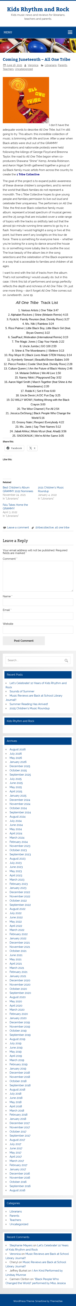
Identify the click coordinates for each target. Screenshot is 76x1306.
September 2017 (20, 1135)
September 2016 (20, 1186)
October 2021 (18, 951)
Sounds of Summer (22, 691)
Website (8, 624)
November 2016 (20, 1177)
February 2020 (19, 1014)
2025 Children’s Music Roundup (30, 708)
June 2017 (16, 1148)
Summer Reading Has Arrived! (29, 704)
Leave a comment (18, 527)
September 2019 (20, 1035)
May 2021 (15, 959)
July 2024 (16, 821)
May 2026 (16, 758)
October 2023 (18, 850)
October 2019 (18, 1030)
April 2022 (16, 926)
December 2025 (20, 766)
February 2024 (19, 842)
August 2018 (17, 1089)
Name (7, 596)
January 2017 (18, 1169)
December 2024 (20, 800)
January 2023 (18, 888)
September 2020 (20, 993)
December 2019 (20, 1022)
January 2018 (18, 1119)
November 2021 (20, 947)
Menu (8, 32)
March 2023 (17, 879)
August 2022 (17, 909)
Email (7, 610)
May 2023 (16, 871)
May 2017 (15, 1152)
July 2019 (15, 1043)
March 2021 (17, 968)
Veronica (33, 65)
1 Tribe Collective (28, 174)
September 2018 (20, 1085)
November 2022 (20, 896)
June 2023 (16, 867)
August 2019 (17, 1039)
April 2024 (16, 833)
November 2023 (20, 846)
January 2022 (18, 938)
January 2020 (18, 1018)
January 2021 (18, 976)
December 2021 (20, 942)
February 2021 (18, 972)
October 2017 (18, 1131)
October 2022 (18, 900)
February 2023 (19, 884)
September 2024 (20, 812)
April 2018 (16, 1106)
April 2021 (16, 963)
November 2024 (20, 804)
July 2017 (15, 1144)
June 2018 (16, 1098)
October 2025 (18, 770)
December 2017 (20, 1123)
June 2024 (16, 825)
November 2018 (20, 1077)
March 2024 (17, 837)
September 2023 (20, 854)
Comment (10, 559)
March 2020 (17, 1009)
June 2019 (16, 1047)
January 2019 (18, 1068)
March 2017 (17, 1161)
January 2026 (18, 762)
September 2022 (20, 905)
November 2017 (20, 1127)
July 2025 (16, 779)
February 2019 (18, 1064)
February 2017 (18, 1165)
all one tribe (62, 527)
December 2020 (20, 980)
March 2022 (17, 930)
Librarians (51, 65)
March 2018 (17, 1110)
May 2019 (16, 1051)
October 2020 (18, 989)
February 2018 (18, 1114)
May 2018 (16, 1102)
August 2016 (17, 1190)
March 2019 (17, 1060)
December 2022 (20, 892)
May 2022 (16, 921)
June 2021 (16, 955)
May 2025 (16, 787)
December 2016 (20, 1173)
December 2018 (20, 1072)
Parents (62, 65)
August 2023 (17, 858)
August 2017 (17, 1140)
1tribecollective (44, 527)
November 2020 (20, 984)
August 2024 (17, 816)
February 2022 (19, 934)
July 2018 (15, 1093)
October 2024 (18, 808)
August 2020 (18, 997)
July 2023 (16, 863)
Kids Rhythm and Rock (38, 9)
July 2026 (16, 753)
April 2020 (16, 1005)
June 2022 (16, 917)
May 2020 (16, 1001)
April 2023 (16, 875)
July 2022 (16, 913)
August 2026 (18, 749)
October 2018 (18, 1081)
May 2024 (16, 829)
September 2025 (20, 774)
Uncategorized (24, 69)
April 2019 (16, 1056)
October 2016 (18, 1182)
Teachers (8, 69)
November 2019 (20, 1026)
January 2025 (18, 795)
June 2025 (16, 783)
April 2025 (16, 791)
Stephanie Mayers (21, 1245)
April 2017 (16, 1156)
